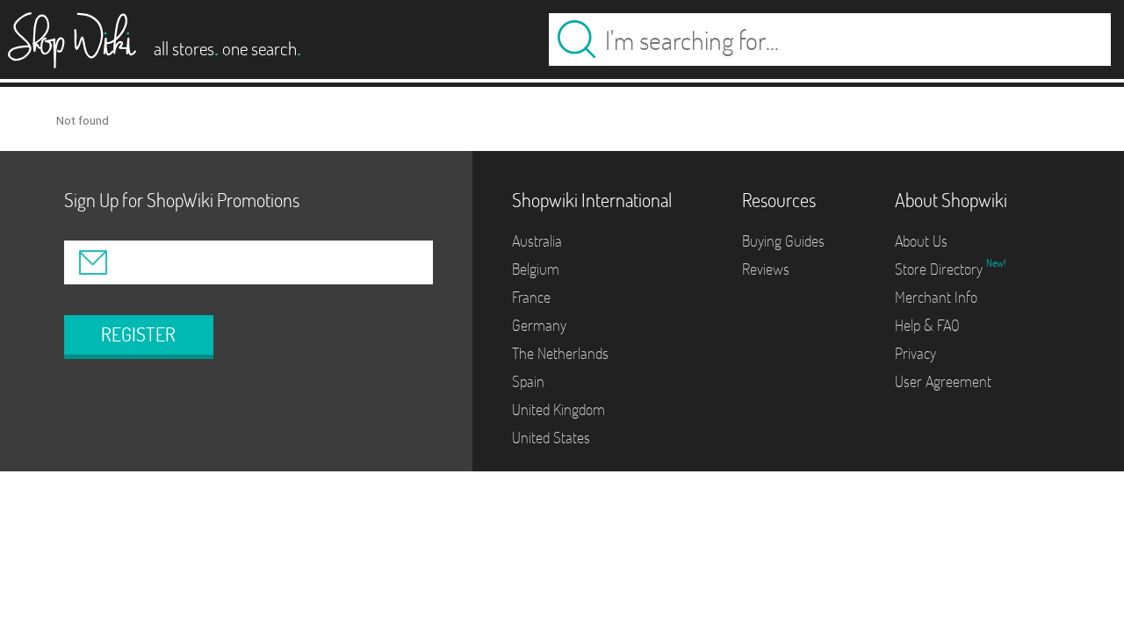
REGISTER (138, 334)
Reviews (765, 269)
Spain (528, 381)
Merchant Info (936, 297)
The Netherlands (560, 353)
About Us (921, 241)
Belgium (535, 269)
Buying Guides (783, 241)
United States (551, 437)
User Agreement (943, 381)
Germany (539, 325)
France (531, 297)
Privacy (915, 353)
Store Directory (940, 269)
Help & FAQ (927, 325)
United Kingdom (558, 409)
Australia (537, 241)
